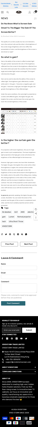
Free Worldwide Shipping (5, 5)
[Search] (7, 12)
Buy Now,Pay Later (16, 4)
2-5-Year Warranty (25, 5)
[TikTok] (17, 339)
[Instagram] (7, 339)
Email (3, 273)
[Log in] (29, 12)
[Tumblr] (14, 234)
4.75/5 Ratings (34, 5)
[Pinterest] (10, 234)
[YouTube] (21, 339)
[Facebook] (2, 234)
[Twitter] (6, 234)
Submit (29, 330)
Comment (5, 282)
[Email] (22, 234)
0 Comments (21, 36)
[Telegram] (18, 234)
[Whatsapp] (26, 234)
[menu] (2, 12)
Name (3, 264)
